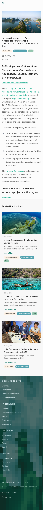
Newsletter (6, 470)
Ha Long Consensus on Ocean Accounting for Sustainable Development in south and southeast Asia (21, 91)
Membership (6, 424)
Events (4, 443)
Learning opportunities (11, 393)
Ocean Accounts (20, 51)
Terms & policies (8, 482)
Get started (6, 390)
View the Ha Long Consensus (15, 83)
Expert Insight (10, 313)
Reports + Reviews (11, 257)
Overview (5, 386)
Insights (5, 439)
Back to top (6, 497)
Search (4, 447)
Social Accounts (8, 397)
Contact (5, 466)
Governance (6, 420)
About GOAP (7, 458)
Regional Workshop (20, 98)
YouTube (5, 492)
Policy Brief (7, 51)
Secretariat (6, 462)
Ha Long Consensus (15, 171)
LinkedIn (14, 492)
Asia (30, 51)
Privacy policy (22, 482)
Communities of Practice (11, 413)
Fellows (5, 416)
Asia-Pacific (7, 197)
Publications (7, 435)
